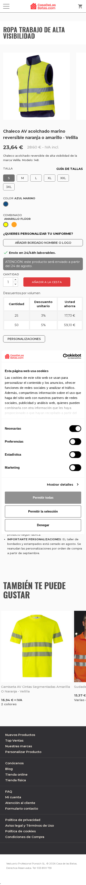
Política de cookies (20, 831)
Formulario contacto (21, 808)
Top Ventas (14, 740)
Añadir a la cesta (47, 282)
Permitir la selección (43, 511)
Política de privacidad (22, 820)
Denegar (43, 525)
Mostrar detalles (60, 484)
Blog (9, 769)
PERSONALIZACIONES (24, 339)
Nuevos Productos (20, 735)
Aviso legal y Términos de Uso (29, 825)
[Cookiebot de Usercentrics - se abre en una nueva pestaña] (63, 356)
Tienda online (16, 774)
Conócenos (14, 763)
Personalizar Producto (23, 752)
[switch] (75, 441)
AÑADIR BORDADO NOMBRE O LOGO (43, 243)
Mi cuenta (13, 797)
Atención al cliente (20, 803)
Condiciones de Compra (24, 837)
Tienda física (15, 780)
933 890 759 (44, 867)
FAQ (8, 791)
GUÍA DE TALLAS (69, 169)
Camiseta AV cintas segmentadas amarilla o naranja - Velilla (35, 689)
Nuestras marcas (18, 746)
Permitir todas (43, 497)
